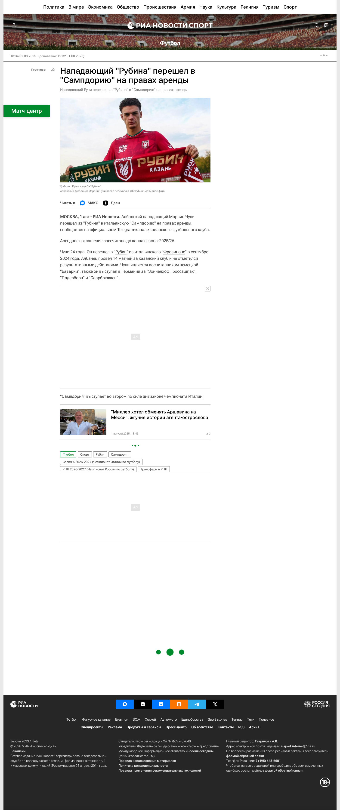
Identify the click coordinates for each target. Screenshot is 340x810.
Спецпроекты (92, 727)
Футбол (68, 454)
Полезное (266, 719)
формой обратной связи (245, 756)
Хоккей (150, 719)
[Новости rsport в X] (215, 704)
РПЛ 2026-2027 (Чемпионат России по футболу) (98, 469)
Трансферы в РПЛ (153, 469)
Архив (254, 727)
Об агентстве (202, 727)
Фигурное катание (96, 719)
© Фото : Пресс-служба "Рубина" (80, 186)
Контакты (226, 727)
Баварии (70, 271)
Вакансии (17, 751)
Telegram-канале (133, 229)
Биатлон (121, 719)
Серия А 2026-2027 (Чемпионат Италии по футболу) (101, 462)
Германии (130, 271)
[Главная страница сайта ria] (154, 25)
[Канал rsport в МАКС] (125, 704)
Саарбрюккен (103, 277)
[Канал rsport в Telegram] (197, 704)
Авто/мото (169, 719)
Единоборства (192, 719)
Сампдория (73, 396)
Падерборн (72, 277)
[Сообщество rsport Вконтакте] (161, 704)
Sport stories (217, 719)
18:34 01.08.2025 (23, 56)
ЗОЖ (136, 719)
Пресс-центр (176, 727)
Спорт (84, 454)
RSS (241, 727)
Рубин (121, 251)
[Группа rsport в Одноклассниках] (179, 704)
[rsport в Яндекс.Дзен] (143, 704)
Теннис (237, 719)
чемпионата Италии (183, 396)
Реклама (115, 727)
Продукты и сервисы (144, 727)
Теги (250, 719)
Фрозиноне (174, 251)
